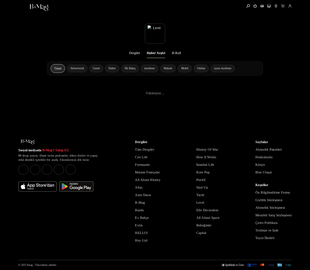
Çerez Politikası (266, 223)
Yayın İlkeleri (265, 238)
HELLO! (141, 233)
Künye (260, 164)
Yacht (200, 195)
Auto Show (143, 195)
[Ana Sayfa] (27, 142)
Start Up (202, 187)
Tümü (57, 68)
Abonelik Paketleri (268, 149)
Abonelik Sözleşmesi (270, 207)
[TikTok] (71, 170)
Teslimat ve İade (266, 230)
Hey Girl (141, 240)
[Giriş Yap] (290, 6)
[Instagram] (23, 170)
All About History (147, 180)
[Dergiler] (262, 6)
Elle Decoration (207, 210)
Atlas (138, 187)
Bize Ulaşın (263, 172)
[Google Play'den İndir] (76, 186)
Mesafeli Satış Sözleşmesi (273, 215)
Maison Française (147, 172)
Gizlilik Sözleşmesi (269, 200)
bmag (30, 264)
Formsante (142, 164)
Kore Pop (203, 172)
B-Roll (176, 53)
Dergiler (134, 53)
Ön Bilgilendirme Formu (272, 192)
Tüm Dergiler (144, 149)
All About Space (208, 217)
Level (200, 202)
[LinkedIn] (59, 170)
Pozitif (201, 180)
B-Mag (140, 202)
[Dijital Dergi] (269, 6)
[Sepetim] (283, 6)
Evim (139, 225)
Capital (201, 233)
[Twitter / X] (47, 170)
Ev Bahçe (142, 217)
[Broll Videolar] (276, 6)
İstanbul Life (205, 164)
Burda (139, 210)
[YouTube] (35, 170)
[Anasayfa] (255, 6)
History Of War (207, 149)
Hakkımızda (263, 157)
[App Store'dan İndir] (37, 186)
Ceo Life (141, 157)
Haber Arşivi (156, 53)
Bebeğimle (204, 225)
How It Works (206, 157)
